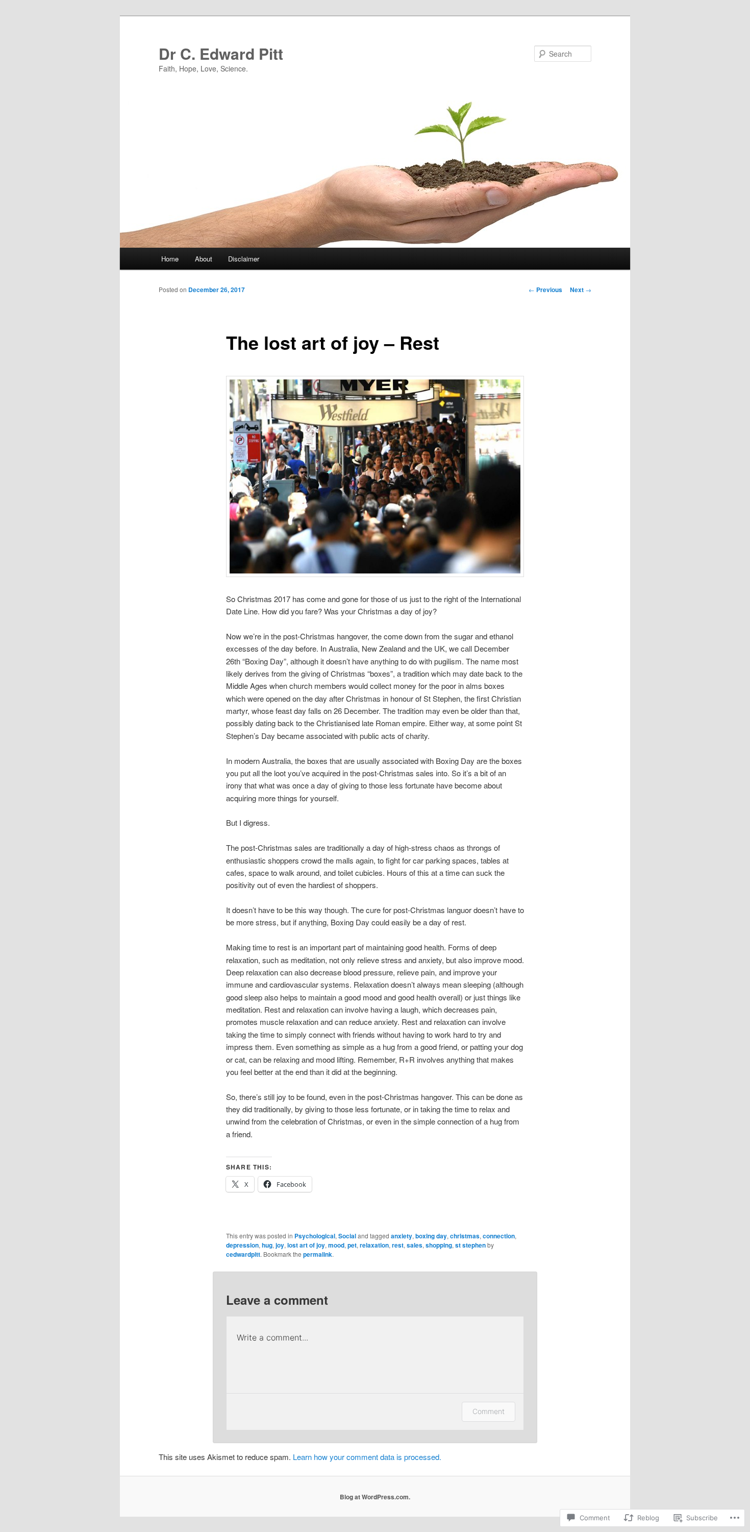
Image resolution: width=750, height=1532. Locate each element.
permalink (317, 1254)
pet (352, 1245)
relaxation (374, 1245)
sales (414, 1245)
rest (398, 1245)
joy (280, 1245)
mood (336, 1245)
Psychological (314, 1235)
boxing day (431, 1235)
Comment (488, 1411)
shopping (439, 1245)
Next (580, 289)
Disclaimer (243, 259)
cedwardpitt (243, 1254)
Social (347, 1235)
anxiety (401, 1235)
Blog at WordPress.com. (375, 1496)
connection (499, 1235)
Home (170, 259)
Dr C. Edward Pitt (221, 53)
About (203, 259)
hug (267, 1245)
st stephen (470, 1245)
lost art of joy (306, 1245)
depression (242, 1245)
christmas (465, 1235)
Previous (545, 289)
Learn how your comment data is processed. (367, 1456)
